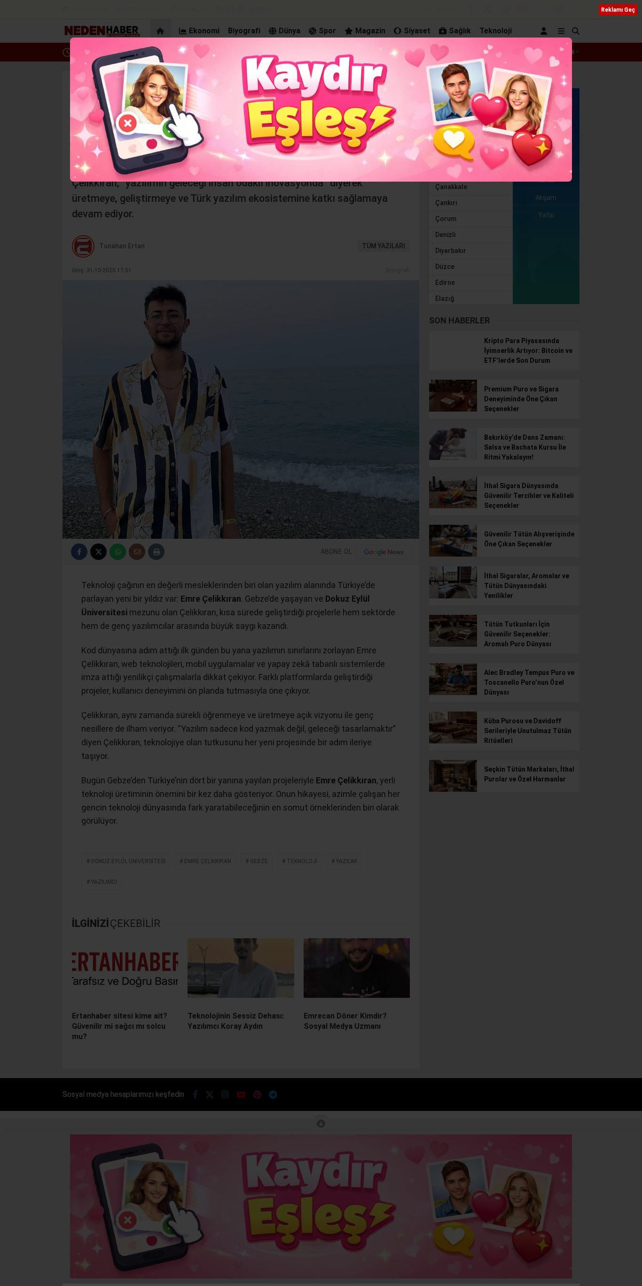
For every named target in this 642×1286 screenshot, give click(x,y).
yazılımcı (104, 882)
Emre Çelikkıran (207, 861)
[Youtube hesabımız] (522, 10)
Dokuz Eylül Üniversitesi (128, 861)
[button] (162, 31)
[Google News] (384, 552)
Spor (327, 30)
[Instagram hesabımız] (504, 10)
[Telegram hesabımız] (558, 10)
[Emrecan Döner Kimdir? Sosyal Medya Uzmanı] (357, 971)
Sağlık (460, 30)
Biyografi (244, 30)
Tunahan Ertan (122, 246)
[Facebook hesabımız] (471, 10)
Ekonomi (204, 30)
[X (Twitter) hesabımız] (487, 10)
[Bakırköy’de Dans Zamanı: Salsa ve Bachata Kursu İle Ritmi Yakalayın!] (453, 457)
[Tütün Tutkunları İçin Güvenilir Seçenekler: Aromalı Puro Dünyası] (453, 644)
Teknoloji (495, 30)
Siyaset (417, 30)
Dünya (289, 30)
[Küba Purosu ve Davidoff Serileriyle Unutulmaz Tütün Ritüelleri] (453, 741)
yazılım (346, 861)
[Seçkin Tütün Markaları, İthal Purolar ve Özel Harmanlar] (453, 789)
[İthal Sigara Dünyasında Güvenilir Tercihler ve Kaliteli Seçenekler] (453, 506)
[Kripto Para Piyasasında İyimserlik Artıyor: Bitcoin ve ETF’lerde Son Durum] (453, 361)
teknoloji (302, 861)
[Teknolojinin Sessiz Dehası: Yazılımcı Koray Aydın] (241, 971)
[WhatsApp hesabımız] (575, 10)
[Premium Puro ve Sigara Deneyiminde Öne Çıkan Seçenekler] (453, 409)
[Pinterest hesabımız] (541, 10)
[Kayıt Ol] (545, 31)
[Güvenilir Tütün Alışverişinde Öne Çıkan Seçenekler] (453, 554)
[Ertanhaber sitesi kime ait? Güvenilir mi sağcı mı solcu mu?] (125, 971)
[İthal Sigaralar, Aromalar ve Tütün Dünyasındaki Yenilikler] (453, 596)
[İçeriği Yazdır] (156, 551)
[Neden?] (101, 35)
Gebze (259, 861)
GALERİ (89, 9)
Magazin (370, 30)
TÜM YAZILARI (383, 246)
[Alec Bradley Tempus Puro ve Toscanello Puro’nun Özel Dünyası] (453, 693)
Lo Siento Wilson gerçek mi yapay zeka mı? (135, 52)
